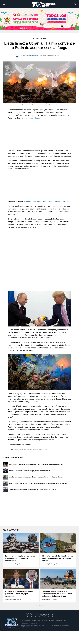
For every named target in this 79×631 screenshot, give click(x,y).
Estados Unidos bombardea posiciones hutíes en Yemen (46, 202)
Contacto (34, 623)
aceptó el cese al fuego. (31, 118)
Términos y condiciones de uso (57, 620)
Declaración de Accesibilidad (40, 620)
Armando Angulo (34, 55)
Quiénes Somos (25, 623)
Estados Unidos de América (22, 449)
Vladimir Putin (42, 449)
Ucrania (35, 449)
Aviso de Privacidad (25, 620)
